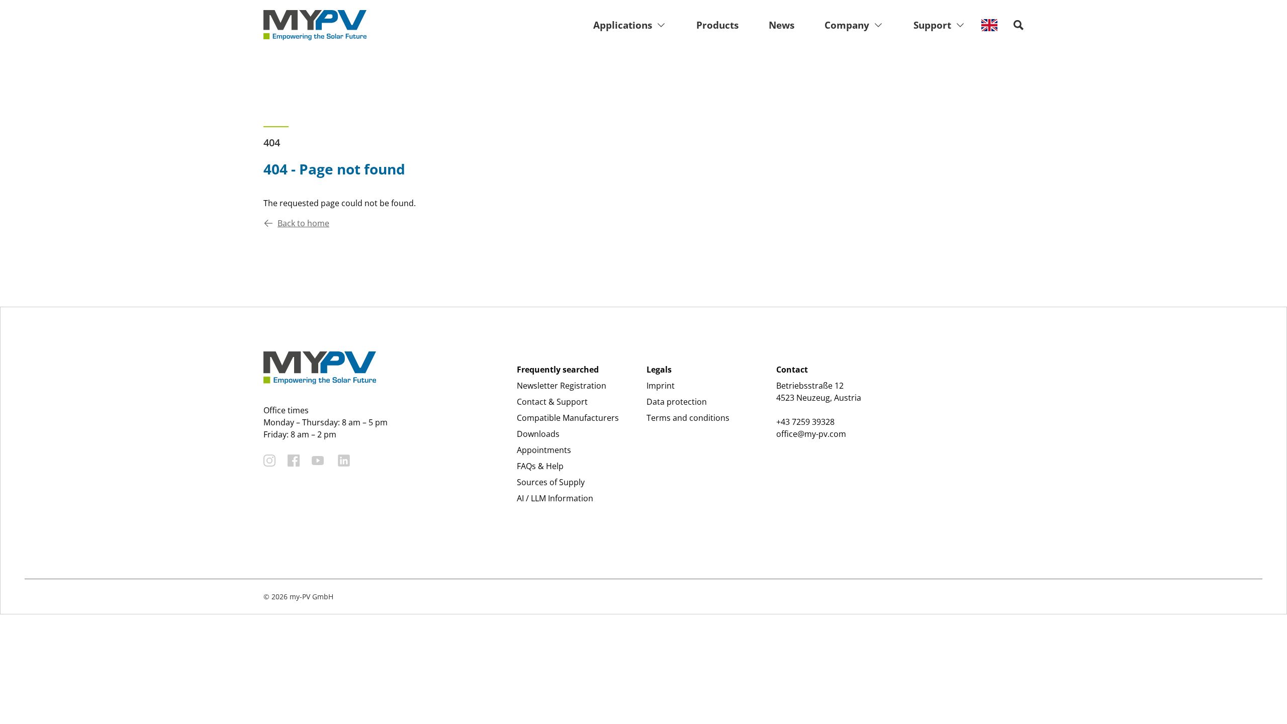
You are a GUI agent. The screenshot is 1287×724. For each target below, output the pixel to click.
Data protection (677, 401)
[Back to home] (314, 25)
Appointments (544, 450)
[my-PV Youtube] (318, 461)
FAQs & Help (540, 466)
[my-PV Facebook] (294, 461)
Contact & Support (552, 401)
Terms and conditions (688, 417)
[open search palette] (1019, 25)
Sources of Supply (551, 482)
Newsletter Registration (561, 385)
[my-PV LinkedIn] (344, 460)
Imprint (661, 385)
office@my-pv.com (811, 433)
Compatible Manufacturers (568, 417)
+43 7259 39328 (805, 421)
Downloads (538, 433)
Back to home (303, 223)
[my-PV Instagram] (269, 461)
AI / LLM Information (555, 498)
